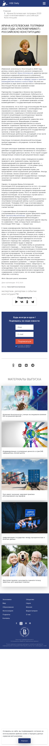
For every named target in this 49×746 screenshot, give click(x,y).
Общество (30, 599)
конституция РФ (10, 294)
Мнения (29, 607)
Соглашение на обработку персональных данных (24, 641)
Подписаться (24, 341)
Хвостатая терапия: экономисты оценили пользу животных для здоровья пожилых (22, 581)
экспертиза (8, 291)
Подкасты (6, 615)
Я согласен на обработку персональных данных (24, 346)
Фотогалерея (8, 611)
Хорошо (24, 741)
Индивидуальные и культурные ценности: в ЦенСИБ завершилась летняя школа (23, 452)
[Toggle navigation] (44, 3)
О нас (28, 615)
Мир (4, 603)
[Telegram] (32, 301)
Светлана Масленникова (15, 216)
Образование (8, 607)
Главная (7, 11)
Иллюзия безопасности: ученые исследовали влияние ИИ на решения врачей (24, 415)
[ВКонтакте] (21, 301)
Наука (28, 603)
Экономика (7, 599)
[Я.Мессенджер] (16, 301)
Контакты (6, 618)
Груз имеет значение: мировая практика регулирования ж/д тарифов (18, 495)
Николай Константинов (16, 287)
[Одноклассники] (27, 301)
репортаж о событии (26, 291)
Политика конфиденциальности (24, 639)
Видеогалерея (31, 611)
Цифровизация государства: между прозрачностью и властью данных (24, 538)
